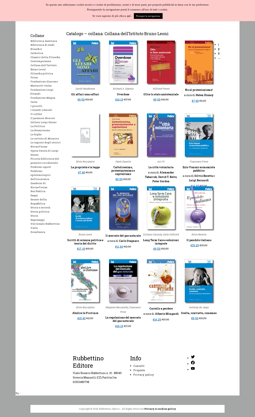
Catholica (36, 53)
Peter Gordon (161, 181)
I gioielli (36, 105)
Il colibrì (36, 114)
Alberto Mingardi (167, 314)
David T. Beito (167, 177)
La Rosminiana (40, 130)
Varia (34, 227)
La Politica (37, 126)
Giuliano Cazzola (152, 234)
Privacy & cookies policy (160, 408)
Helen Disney (205, 95)
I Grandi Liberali (41, 109)
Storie (34, 215)
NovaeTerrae (38, 146)
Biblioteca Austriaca (43, 40)
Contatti (138, 366)
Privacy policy (143, 374)
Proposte (139, 370)
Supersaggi (37, 219)
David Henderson (85, 88)
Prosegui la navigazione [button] (148, 16)
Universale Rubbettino (45, 223)
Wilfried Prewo (161, 88)
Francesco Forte (199, 161)
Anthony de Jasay (199, 307)
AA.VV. (161, 161)
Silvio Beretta (203, 176)
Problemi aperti (40, 166)
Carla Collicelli (171, 234)
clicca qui (124, 15)
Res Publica (37, 191)
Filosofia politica (41, 73)
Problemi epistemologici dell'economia (40, 175)
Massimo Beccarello (116, 307)
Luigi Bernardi (199, 180)
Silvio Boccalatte (85, 161)
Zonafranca (37, 231)
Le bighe (36, 134)
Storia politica (39, 211)
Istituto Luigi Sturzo (43, 122)
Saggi (34, 195)
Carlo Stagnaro (129, 241)
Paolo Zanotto (123, 161)
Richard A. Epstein (123, 88)
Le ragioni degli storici (45, 142)
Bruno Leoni (85, 234)
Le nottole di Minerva (44, 138)
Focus (34, 77)
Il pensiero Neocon (42, 118)
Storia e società (40, 207)
